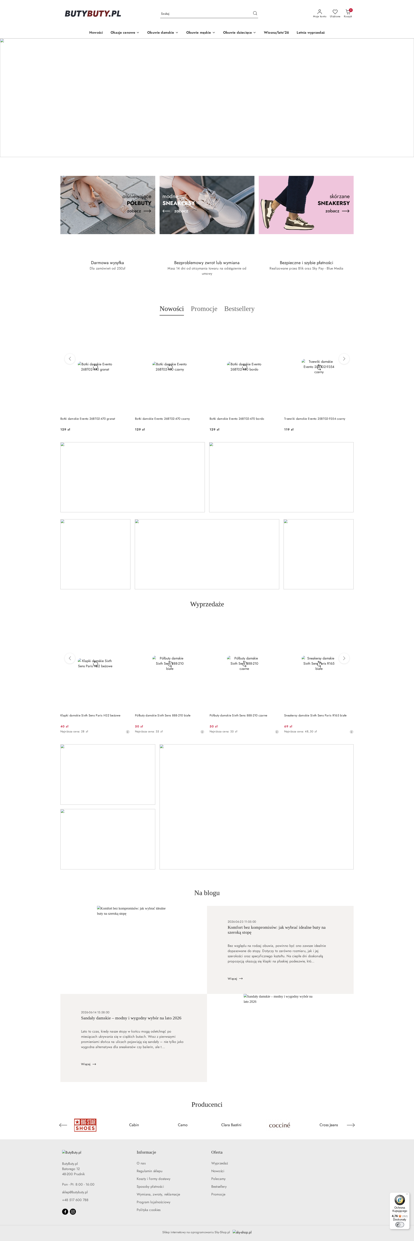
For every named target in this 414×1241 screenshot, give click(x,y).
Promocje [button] (204, 308)
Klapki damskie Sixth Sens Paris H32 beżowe (90, 715)
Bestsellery (219, 1186)
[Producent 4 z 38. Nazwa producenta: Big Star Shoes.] (85, 1125)
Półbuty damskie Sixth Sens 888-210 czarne (238, 715)
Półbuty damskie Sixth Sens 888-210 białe (162, 715)
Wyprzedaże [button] (207, 604)
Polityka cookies (149, 1209)
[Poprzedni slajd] (9, 98)
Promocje (218, 1194)
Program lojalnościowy (153, 1202)
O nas (141, 1163)
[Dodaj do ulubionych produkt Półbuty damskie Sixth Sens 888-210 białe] (199, 622)
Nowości (217, 1170)
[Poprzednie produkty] (70, 359)
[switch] (399, 1224)
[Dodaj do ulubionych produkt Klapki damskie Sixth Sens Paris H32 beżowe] (125, 622)
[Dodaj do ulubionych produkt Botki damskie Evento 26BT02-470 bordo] (274, 325)
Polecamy (218, 1178)
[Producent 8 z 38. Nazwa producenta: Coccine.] (280, 1125)
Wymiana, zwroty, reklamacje (158, 1194)
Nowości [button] (172, 308)
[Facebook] (65, 1212)
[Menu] (407, 1195)
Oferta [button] (217, 1152)
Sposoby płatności (150, 1186)
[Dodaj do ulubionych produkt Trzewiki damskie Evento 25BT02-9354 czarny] (348, 325)
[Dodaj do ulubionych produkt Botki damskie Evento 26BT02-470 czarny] (199, 325)
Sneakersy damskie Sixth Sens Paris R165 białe (315, 715)
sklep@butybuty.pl (75, 1192)
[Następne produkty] (344, 359)
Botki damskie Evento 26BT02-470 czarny (162, 418)
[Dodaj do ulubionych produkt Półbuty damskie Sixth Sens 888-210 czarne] (274, 622)
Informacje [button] (146, 1152)
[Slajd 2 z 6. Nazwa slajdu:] (207, 97)
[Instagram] (73, 1212)
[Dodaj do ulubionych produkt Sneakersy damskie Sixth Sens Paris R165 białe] (348, 622)
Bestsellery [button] (239, 308)
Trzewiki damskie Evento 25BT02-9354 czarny (314, 418)
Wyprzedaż (219, 1163)
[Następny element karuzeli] (350, 1125)
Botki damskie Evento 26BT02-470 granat (87, 418)
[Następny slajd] (404, 98)
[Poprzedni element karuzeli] (63, 1125)
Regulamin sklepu (150, 1170)
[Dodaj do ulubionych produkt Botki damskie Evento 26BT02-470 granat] (125, 325)
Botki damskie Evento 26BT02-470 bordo (237, 418)
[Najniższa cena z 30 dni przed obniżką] (127, 732)
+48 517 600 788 (75, 1199)
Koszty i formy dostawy (154, 1178)
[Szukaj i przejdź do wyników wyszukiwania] (255, 14)
